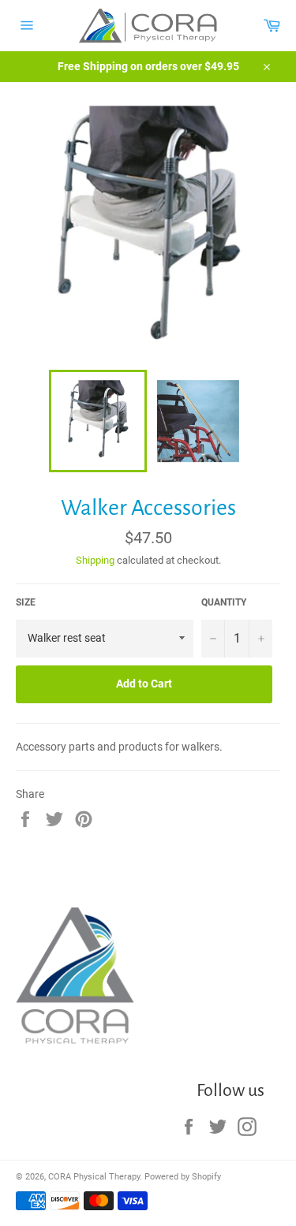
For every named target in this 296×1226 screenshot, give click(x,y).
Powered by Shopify (182, 1177)
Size (26, 602)
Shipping (95, 560)
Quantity (223, 602)
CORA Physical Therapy (94, 1177)
